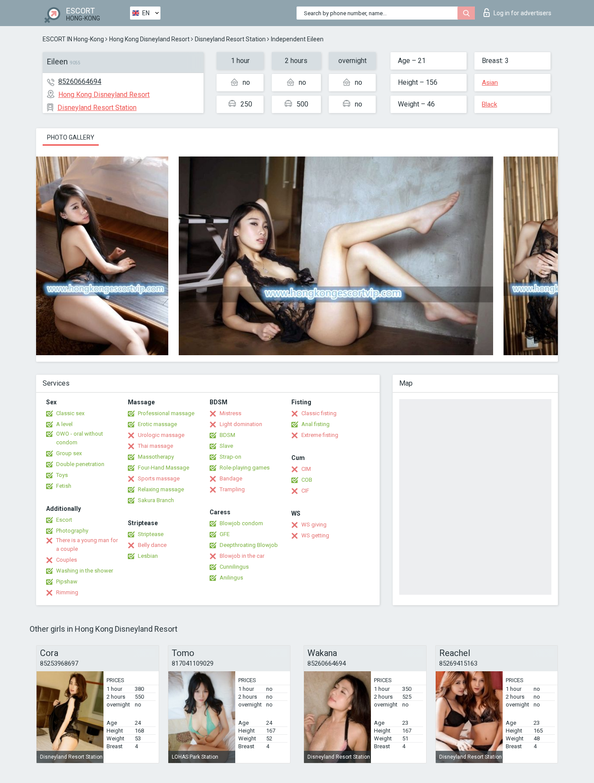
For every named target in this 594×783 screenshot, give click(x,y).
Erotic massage (157, 424)
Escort (64, 519)
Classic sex (70, 413)
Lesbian (148, 556)
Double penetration (80, 464)
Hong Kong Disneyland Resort (149, 39)
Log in (522, 13)
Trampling (232, 489)
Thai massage (155, 446)
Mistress (230, 413)
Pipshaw (66, 581)
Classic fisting (319, 413)
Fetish (63, 486)
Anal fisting (315, 424)
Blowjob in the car (242, 556)
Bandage (231, 478)
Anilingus (231, 577)
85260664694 (79, 81)
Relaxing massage (161, 489)
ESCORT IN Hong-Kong (73, 39)
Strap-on (230, 456)
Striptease (151, 534)
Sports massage (159, 478)
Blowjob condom (241, 523)
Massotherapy (156, 456)
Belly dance (152, 545)
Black (489, 104)
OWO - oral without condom (79, 438)
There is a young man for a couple (87, 544)
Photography (72, 530)
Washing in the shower (84, 570)
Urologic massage (161, 435)
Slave (226, 446)
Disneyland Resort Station (230, 39)
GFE (225, 534)
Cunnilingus (234, 566)
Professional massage (166, 413)
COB (306, 479)
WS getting (315, 535)
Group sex (69, 453)
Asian (490, 83)
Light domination (241, 424)
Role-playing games (245, 467)
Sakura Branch (156, 500)
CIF (305, 490)
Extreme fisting (319, 435)
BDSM (227, 435)
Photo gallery (70, 137)
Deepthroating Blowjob (249, 545)
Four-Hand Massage (163, 467)
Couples (66, 559)
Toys (62, 475)
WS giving (314, 524)
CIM (306, 469)
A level (64, 424)
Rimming (67, 592)
